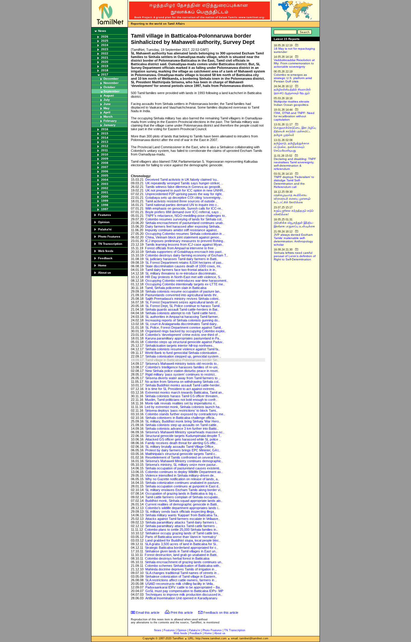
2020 (104, 61)
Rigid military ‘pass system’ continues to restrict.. (180, 374)
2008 (104, 162)
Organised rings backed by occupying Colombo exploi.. (185, 331)
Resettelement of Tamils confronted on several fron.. (183, 457)
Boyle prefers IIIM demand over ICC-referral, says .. (183, 212)
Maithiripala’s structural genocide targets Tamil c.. (181, 454)
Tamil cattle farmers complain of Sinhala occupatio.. (182, 497)
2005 (104, 175)
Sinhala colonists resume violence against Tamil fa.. (182, 349)
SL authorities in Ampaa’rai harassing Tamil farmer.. (182, 316)
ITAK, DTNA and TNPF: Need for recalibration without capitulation (294, 116)
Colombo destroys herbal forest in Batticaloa (177, 558)
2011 (104, 150)
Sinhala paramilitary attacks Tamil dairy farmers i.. (181, 522)
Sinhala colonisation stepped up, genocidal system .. (183, 356)
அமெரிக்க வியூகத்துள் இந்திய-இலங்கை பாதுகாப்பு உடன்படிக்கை (294, 224)
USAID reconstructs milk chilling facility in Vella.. (180, 583)
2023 (104, 49)
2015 (104, 133)
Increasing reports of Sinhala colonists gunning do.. (182, 320)
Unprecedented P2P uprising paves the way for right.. (184, 194)
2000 (104, 196)
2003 (104, 184)
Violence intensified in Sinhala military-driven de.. (180, 475)
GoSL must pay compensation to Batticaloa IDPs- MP (184, 591)
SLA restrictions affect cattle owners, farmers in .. (181, 580)
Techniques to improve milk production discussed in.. (183, 594)
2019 (104, 66)
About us (104, 272)
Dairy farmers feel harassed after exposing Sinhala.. (183, 226)
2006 (104, 171)
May (107, 108)
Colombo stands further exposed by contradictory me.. (185, 414)
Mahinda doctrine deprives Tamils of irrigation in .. (181, 569)
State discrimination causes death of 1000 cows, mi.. (183, 266)
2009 (104, 158)
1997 (104, 209)
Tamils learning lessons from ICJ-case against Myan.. (184, 244)
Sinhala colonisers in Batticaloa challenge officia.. (180, 417)
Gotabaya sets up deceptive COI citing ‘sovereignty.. (183, 197)
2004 (104, 179)
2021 (104, 57)
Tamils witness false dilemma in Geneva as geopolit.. (183, 187)
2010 (104, 154)
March (108, 116)
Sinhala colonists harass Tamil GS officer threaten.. (182, 396)
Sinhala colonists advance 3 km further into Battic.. (182, 428)
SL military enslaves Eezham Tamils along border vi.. (183, 490)
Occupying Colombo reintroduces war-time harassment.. (186, 280)
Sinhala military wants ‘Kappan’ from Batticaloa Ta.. (182, 515)
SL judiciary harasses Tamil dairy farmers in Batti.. (181, 259)
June (107, 104)
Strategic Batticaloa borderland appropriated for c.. (181, 547)
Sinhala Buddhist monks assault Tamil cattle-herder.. (183, 385)
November (111, 82)
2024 (104, 45)
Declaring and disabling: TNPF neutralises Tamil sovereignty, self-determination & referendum (295, 163)
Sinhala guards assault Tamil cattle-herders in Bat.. (182, 309)
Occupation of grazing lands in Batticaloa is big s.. (181, 493)
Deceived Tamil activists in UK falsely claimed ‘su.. (181, 179)
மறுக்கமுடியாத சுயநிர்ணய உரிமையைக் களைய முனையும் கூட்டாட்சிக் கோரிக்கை (292, 198)
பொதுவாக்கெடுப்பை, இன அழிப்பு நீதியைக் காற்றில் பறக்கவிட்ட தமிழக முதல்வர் (295, 131)
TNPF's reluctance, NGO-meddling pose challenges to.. (186, 215)
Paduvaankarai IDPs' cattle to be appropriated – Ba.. (183, 587)
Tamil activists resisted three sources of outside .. (181, 201)
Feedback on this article (220, 612)
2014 (104, 137)
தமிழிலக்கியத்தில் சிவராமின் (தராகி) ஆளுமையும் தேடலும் (292, 91)
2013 (104, 141)
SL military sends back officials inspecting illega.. (180, 511)
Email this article (147, 612)
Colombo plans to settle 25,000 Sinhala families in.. (181, 529)
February (110, 120)
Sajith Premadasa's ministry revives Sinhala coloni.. (182, 298)
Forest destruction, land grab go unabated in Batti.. (181, 555)
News (102, 30)
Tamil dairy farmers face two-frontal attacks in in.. (181, 270)
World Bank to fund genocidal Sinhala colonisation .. (182, 353)
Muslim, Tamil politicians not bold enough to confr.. (181, 399)
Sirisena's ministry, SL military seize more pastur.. (181, 464)
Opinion (104, 222)
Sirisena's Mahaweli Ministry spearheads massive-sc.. (184, 432)
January (110, 125)
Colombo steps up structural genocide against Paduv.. (184, 342)
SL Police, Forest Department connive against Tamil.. (183, 327)
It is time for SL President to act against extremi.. (180, 389)
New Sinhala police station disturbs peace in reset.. (182, 371)
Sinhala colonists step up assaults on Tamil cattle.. (181, 425)
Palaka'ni (105, 229)
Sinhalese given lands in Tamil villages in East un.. (181, 551)
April (107, 112)
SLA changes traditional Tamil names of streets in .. (182, 573)
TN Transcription (110, 243)
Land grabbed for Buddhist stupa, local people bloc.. (183, 540)
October (109, 87)
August (109, 95)
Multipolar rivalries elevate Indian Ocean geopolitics (291, 103)
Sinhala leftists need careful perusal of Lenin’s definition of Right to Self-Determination (295, 256)
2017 (104, 74)
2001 (104, 192)
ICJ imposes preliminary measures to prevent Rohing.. (185, 241)
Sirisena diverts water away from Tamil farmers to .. (182, 378)
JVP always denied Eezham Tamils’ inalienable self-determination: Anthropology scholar (293, 239)
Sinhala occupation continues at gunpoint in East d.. (182, 486)
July (107, 99)
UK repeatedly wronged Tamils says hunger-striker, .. (184, 183)
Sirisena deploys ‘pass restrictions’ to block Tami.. (181, 410)
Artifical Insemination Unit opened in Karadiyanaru (181, 598)
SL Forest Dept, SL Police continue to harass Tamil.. (183, 306)
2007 (104, 167)
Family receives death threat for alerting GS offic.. (181, 443)
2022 (104, 53)
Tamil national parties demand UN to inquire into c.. (182, 205)
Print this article (182, 612)
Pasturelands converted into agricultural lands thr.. (181, 295)
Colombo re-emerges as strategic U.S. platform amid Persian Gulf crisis (293, 78)
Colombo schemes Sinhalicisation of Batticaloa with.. (183, 565)
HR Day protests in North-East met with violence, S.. (183, 277)
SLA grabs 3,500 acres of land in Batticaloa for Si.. (181, 544)
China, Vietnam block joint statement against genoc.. (183, 237)
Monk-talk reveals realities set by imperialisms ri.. (181, 403)
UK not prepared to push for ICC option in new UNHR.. (185, 190)
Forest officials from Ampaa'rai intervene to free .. (180, 248)
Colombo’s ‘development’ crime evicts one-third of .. (182, 334)
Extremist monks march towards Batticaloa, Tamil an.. (184, 392)
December (111, 78)
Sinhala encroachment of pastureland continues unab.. (184, 223)
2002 (104, 188)
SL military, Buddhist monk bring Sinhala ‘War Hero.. (183, 421)
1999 (104, 200)
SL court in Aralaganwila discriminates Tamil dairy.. (181, 324)
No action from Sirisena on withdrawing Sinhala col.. (182, 381)
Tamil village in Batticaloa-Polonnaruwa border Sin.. (182, 360)
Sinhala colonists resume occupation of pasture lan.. (183, 291)
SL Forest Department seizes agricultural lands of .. (182, 302)
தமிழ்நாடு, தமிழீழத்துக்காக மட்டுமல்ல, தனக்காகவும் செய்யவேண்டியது (291, 147)
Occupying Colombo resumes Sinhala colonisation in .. (184, 233)
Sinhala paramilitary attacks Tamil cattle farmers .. (181, 526)
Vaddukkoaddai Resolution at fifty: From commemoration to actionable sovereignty (294, 63)
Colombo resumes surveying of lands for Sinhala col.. (184, 219)
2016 (104, 129)
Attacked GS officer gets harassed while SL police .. (183, 439)
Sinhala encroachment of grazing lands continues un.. (184, 562)
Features (104, 215)
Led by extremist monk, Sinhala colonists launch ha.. (183, 407)
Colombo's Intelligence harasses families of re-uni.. (182, 367)
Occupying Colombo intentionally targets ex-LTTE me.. (185, 284)
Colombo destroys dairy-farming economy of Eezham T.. (186, 255)
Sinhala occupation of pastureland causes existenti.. (183, 468)
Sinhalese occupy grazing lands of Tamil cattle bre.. (182, 533)
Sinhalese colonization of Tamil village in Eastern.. (181, 576)
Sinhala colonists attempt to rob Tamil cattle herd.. (181, 313)
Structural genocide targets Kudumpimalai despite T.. (183, 436)
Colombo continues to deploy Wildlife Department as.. (184, 472)
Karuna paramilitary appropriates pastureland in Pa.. (183, 338)
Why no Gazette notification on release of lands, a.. (182, 479)
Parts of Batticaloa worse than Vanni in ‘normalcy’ (181, 537)
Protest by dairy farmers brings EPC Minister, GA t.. (182, 450)
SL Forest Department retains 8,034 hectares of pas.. (184, 262)
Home (102, 265)
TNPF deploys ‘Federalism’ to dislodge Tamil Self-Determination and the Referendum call (294, 182)
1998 (104, 205)
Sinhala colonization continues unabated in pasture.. (183, 482)
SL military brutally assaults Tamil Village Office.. (180, 446)
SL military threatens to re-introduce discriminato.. (181, 273)
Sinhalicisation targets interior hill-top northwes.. (179, 345)
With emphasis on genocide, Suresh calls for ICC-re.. (184, 208)
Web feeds (105, 251)
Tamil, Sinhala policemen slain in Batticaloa (175, 288)
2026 (104, 36)
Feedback (105, 258)
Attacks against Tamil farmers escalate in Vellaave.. (182, 519)
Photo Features (109, 236)
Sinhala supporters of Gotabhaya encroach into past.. (184, 251)
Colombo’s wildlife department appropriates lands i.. (182, 508)
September (111, 91)
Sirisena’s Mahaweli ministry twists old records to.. (181, 363)
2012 (104, 146)
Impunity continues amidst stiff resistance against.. (181, 230)
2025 (104, 40)
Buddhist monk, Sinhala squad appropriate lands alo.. (183, 500)
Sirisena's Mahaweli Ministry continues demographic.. (184, 461)
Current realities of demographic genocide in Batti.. (181, 504)
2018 (104, 70)
